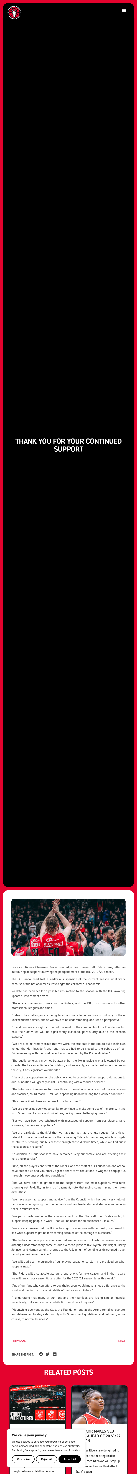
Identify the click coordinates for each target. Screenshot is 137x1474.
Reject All (46, 1459)
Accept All (70, 1459)
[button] (124, 10)
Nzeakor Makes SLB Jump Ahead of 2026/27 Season (98, 1435)
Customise (23, 1459)
